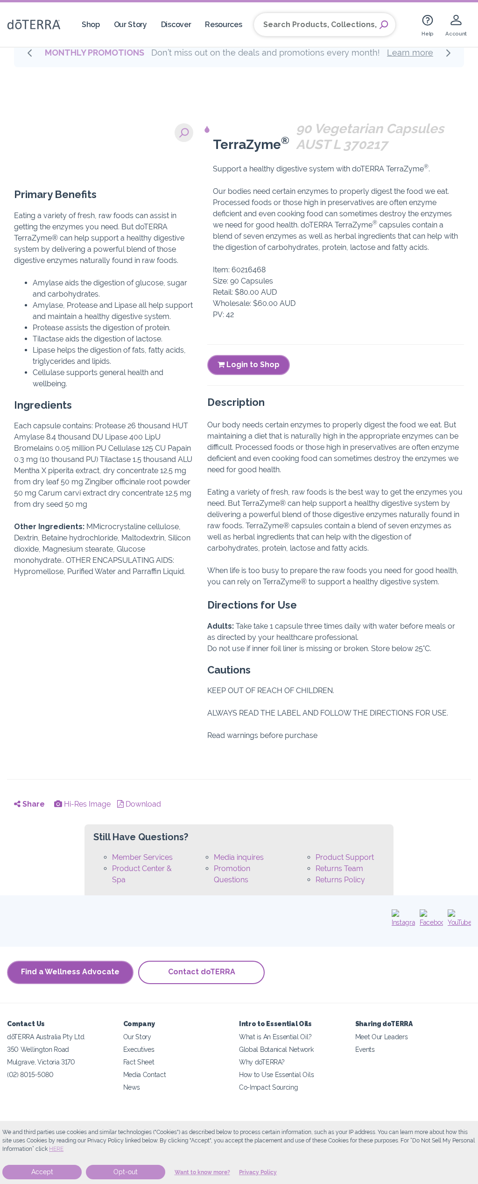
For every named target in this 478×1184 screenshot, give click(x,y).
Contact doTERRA (201, 971)
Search (383, 24)
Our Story (130, 24)
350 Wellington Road (38, 1049)
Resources (223, 24)
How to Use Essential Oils (276, 1074)
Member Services (142, 857)
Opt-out (125, 1172)
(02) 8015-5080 (30, 1074)
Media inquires (239, 857)
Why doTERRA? (261, 1062)
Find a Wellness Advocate (70, 971)
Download (142, 804)
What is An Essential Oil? (275, 1037)
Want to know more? (202, 1172)
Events (365, 1049)
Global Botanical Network (276, 1049)
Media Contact (144, 1074)
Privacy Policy (258, 1172)
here (56, 1149)
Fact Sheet (139, 1062)
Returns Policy (340, 879)
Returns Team (339, 868)
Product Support (345, 857)
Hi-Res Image (86, 804)
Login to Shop (252, 364)
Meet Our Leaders (381, 1037)
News (131, 1087)
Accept (42, 1172)
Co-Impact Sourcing (268, 1087)
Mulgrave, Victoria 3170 (41, 1062)
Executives (139, 1049)
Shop (91, 24)
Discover (176, 24)
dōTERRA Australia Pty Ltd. (46, 1037)
